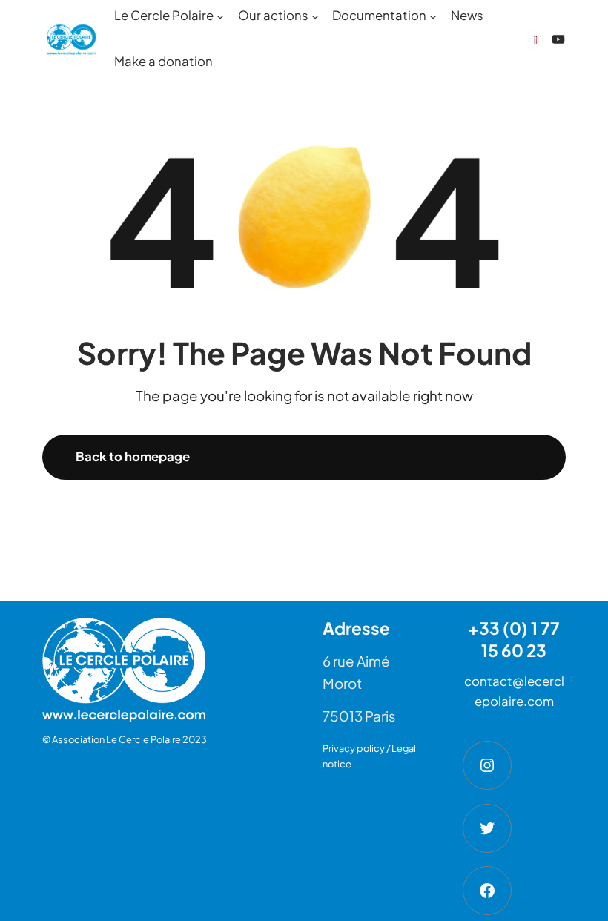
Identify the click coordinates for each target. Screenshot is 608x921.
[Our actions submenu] (315, 16)
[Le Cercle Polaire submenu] (220, 16)
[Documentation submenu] (433, 16)
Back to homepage (133, 456)
